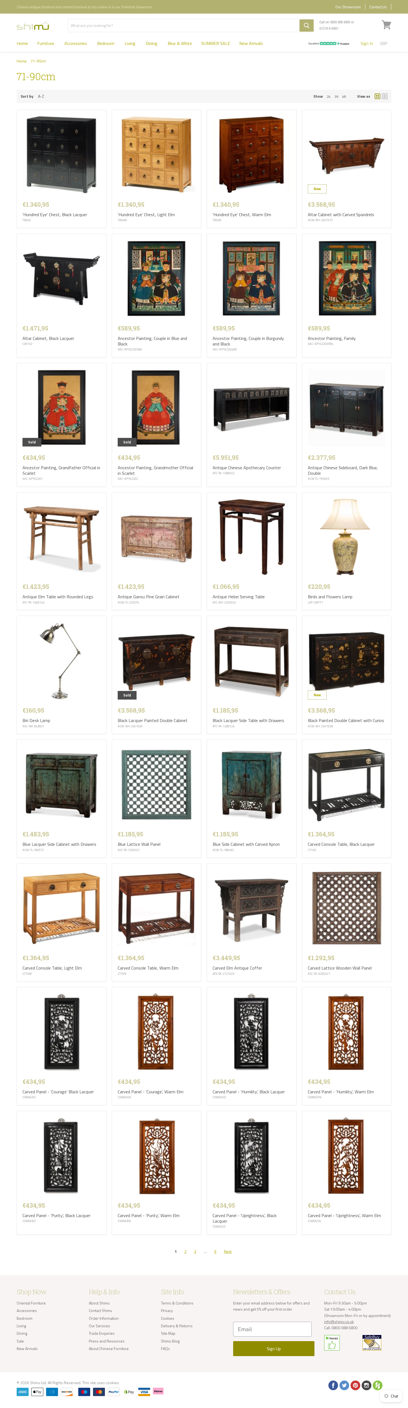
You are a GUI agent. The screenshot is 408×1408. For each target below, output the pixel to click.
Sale (20, 1341)
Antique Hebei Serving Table (239, 596)
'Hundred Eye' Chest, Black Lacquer (54, 214)
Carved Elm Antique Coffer (237, 968)
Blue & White (180, 43)
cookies (112, 1383)
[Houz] (377, 1385)
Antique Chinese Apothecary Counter (247, 467)
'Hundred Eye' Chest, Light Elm (146, 214)
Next (228, 1251)
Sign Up (274, 1348)
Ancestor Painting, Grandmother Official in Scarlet (155, 470)
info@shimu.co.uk (339, 1321)
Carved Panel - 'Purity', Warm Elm (149, 1215)
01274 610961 (329, 29)
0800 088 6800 (340, 22)
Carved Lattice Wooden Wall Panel (340, 968)
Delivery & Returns (177, 1326)
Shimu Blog (170, 1341)
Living (131, 43)
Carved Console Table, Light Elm (52, 968)
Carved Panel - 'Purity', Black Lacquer (56, 1215)
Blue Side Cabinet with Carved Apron (246, 844)
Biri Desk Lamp (36, 720)
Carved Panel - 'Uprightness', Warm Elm (344, 1215)
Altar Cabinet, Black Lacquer (48, 338)
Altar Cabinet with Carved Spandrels (341, 214)
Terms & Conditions (177, 1303)
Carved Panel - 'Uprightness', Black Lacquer (244, 1218)
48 (344, 96)
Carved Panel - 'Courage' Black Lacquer (58, 1091)
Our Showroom (348, 7)
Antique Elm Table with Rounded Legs (57, 596)
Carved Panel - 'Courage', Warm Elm (150, 1091)
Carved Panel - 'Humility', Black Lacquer (249, 1091)
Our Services (99, 1326)
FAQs (165, 1348)
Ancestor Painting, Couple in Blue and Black (152, 341)
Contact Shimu (100, 1310)
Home (22, 43)
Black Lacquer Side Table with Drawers (248, 720)
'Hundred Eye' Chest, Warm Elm (242, 214)
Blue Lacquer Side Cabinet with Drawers (59, 844)
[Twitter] (343, 1385)
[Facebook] (332, 1385)
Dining (152, 43)
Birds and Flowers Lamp (330, 596)
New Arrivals (251, 43)
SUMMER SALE (215, 43)
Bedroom (106, 43)
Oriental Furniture (31, 1303)
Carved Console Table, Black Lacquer (341, 844)
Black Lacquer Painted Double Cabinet (153, 720)
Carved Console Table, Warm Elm (148, 968)
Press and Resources (107, 1341)
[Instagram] (366, 1385)
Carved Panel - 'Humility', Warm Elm (341, 1091)
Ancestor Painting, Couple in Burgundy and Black (248, 341)
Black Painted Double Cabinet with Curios (346, 720)
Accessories (76, 43)
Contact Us (378, 7)
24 (329, 96)
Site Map (168, 1333)
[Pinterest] (355, 1385)
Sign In (367, 43)
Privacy (167, 1310)
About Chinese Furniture (109, 1348)
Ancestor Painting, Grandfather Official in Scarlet (61, 470)
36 (336, 96)
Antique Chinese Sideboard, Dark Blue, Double (343, 470)
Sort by (27, 96)
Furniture (46, 43)
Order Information (104, 1318)
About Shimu (99, 1303)
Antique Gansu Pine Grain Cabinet (149, 596)
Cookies (167, 1318)
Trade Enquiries (102, 1333)
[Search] (306, 25)
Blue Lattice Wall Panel (139, 844)
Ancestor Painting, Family (332, 338)
